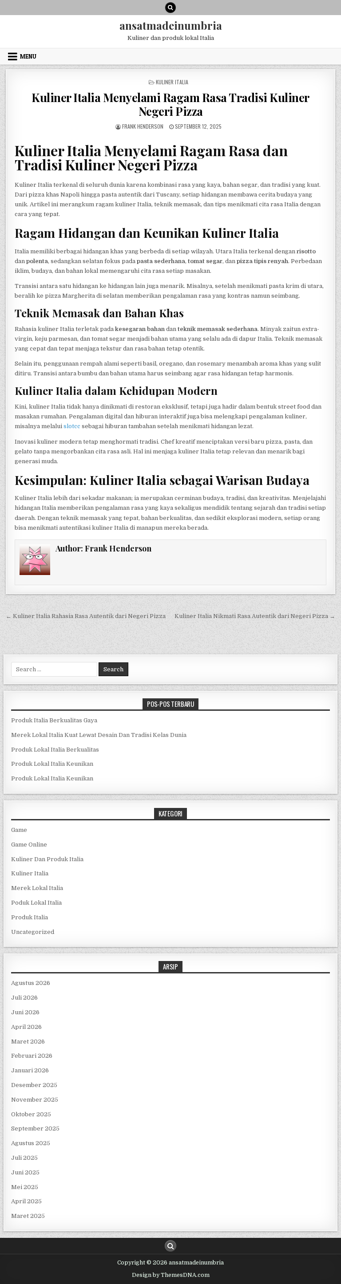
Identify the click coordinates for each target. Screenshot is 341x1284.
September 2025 (35, 1128)
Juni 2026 (25, 1012)
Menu (28, 56)
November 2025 (34, 1099)
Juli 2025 (24, 1157)
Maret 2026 (28, 1041)
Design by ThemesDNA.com (171, 1275)
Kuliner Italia (172, 82)
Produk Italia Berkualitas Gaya (54, 720)
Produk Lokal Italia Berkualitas (55, 749)
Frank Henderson (142, 126)
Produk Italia (29, 917)
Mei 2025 (24, 1187)
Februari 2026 (31, 1055)
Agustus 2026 (30, 983)
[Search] (170, 7)
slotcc (71, 426)
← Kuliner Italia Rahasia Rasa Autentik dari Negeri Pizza (86, 616)
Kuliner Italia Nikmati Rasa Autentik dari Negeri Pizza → (254, 616)
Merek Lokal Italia (37, 888)
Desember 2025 (34, 1085)
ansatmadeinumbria (170, 25)
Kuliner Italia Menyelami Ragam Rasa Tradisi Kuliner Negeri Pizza (170, 104)
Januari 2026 (30, 1070)
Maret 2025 (28, 1216)
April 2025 (26, 1201)
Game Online (29, 844)
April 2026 (26, 1027)
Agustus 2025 (30, 1143)
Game (19, 830)
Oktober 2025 (31, 1114)
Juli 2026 (24, 997)
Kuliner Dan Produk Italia (47, 859)
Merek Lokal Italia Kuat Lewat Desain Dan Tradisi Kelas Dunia (98, 735)
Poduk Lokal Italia (36, 902)
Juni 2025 (25, 1172)
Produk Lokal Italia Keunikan (52, 763)
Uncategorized (32, 932)
